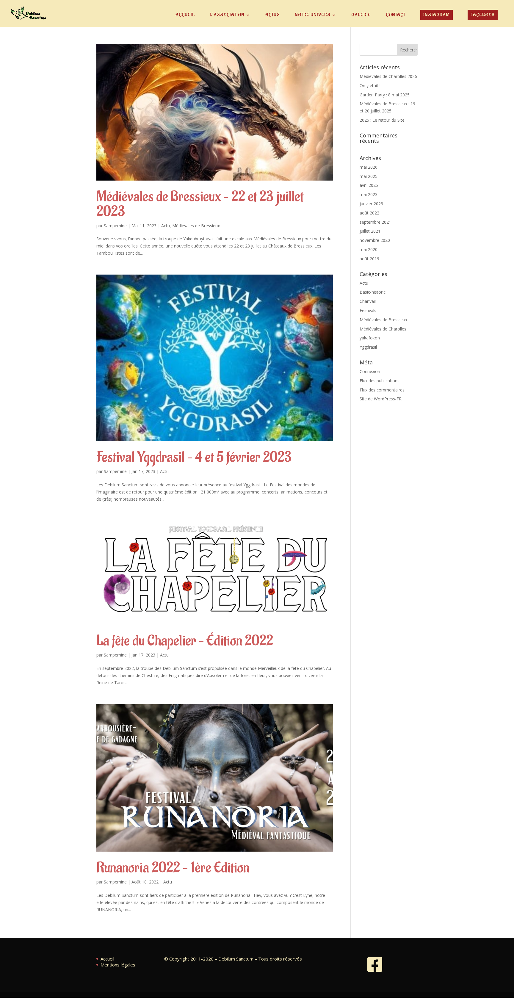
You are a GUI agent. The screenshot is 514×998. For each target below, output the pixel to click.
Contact (395, 15)
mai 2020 (368, 249)
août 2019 (369, 258)
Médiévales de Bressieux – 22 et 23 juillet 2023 (199, 204)
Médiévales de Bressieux (196, 225)
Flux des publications (379, 380)
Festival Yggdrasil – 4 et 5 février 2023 (194, 457)
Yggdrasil (368, 347)
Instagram (436, 15)
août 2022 (369, 213)
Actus (272, 15)
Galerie (361, 15)
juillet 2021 (370, 231)
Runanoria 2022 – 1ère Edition (172, 868)
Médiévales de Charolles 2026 (388, 76)
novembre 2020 (375, 240)
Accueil (185, 15)
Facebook (483, 15)
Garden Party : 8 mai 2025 (385, 95)
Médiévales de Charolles (383, 329)
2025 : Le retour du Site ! (383, 120)
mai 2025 (368, 176)
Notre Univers (312, 15)
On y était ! (370, 85)
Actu (165, 225)
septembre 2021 (375, 222)
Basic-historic (373, 292)
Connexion (370, 371)
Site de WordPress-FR (381, 399)
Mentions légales (118, 965)
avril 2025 (369, 185)
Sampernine (115, 225)
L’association (227, 15)
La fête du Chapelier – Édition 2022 (184, 641)
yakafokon (370, 338)
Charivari (368, 301)
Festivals (368, 310)
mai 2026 (368, 167)
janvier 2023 (371, 203)
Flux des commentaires (382, 390)
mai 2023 (368, 194)
